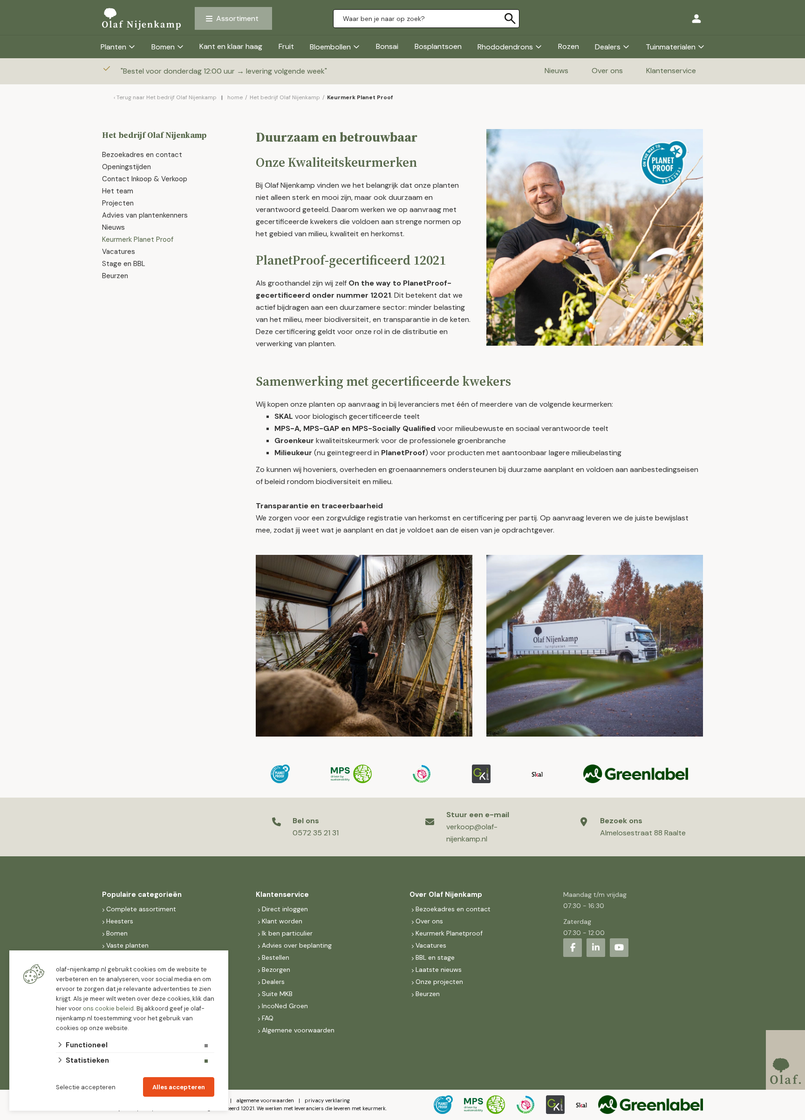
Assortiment (237, 18)
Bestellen (275, 957)
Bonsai (387, 46)
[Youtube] (619, 947)
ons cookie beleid (108, 1008)
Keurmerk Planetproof (449, 933)
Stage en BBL (123, 263)
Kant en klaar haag (230, 46)
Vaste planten (127, 945)
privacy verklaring (327, 1100)
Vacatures (118, 251)
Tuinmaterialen (671, 47)
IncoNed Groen (285, 1006)
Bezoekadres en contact (142, 154)
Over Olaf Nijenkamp (445, 894)
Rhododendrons (505, 47)
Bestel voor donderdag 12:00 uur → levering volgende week (225, 71)
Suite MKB (277, 994)
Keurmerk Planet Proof (138, 239)
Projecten (118, 203)
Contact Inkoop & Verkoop (144, 179)
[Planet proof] (280, 774)
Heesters (119, 921)
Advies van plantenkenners (145, 215)
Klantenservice (671, 70)
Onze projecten (439, 981)
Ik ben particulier (287, 933)
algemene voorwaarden (265, 1100)
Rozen (568, 46)
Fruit (286, 46)
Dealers (608, 47)
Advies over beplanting (297, 945)
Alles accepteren (178, 1087)
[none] (510, 18)
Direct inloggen (285, 909)
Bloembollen (330, 47)
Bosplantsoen (438, 46)
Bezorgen (276, 969)
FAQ (267, 1018)
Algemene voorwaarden (298, 1030)
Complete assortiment (142, 909)
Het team (117, 191)
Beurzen (115, 275)
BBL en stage (435, 957)
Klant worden (282, 921)
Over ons (607, 70)
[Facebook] (572, 947)
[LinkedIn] (596, 947)
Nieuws (556, 70)
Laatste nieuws (439, 969)
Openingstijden (126, 166)
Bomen (163, 47)
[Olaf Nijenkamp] (141, 18)
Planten (113, 47)
